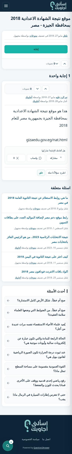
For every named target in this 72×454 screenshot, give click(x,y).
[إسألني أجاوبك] (58, 5)
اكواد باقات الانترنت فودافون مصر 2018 (45, 271)
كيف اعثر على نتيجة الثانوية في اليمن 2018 (42, 256)
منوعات (33, 35)
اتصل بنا (46, 439)
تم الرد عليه (61, 97)
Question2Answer (41, 447)
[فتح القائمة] (6, 5)
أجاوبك (18, 247)
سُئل (65, 35)
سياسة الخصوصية (31, 439)
